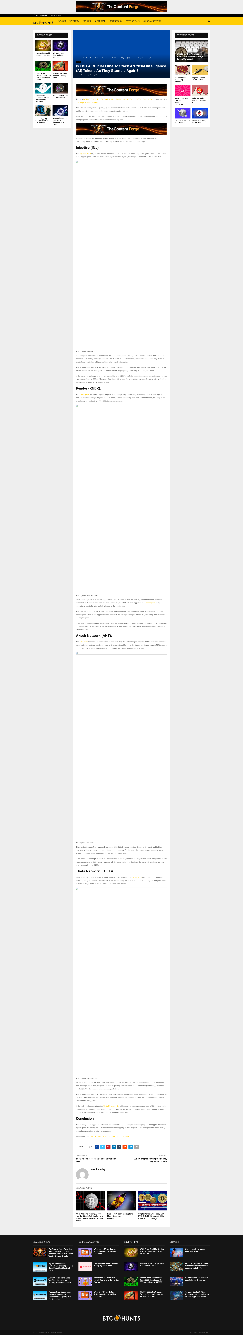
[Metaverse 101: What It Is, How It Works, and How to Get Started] (85, 1281)
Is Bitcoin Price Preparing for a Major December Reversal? (120, 1216)
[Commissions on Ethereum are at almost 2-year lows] (176, 1281)
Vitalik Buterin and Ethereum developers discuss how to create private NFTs (197, 1265)
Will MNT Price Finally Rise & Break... (58, 55)
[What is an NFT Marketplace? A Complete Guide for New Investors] (85, 1252)
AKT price (83, 642)
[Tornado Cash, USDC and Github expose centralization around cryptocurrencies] (176, 1295)
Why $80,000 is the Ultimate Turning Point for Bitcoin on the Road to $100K (151, 1294)
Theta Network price (111, 1106)
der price (151, 603)
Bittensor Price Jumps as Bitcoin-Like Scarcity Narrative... (42, 99)
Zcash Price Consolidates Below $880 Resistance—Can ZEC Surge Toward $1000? (152, 1280)
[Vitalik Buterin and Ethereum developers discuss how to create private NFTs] (176, 1266)
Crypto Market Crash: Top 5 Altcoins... (180, 80)
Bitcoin (62, 21)
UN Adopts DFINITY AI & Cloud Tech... (60, 97)
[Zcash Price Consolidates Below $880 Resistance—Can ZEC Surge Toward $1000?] (43, 66)
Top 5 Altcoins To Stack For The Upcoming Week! (110, 1136)
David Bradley (82, 75)
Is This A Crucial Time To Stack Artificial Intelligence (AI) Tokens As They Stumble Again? (119, 99)
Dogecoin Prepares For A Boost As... (199, 79)
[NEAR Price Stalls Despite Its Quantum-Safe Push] (60, 110)
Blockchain (100, 21)
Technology (116, 21)
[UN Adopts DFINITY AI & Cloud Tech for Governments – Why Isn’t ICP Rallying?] (60, 88)
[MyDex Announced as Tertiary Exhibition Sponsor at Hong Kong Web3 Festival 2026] (40, 1267)
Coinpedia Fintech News (88, 102)
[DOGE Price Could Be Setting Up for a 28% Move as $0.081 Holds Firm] (43, 45)
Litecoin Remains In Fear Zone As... (182, 122)
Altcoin (87, 21)
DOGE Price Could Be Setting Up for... (42, 54)
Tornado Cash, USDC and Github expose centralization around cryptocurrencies (197, 1294)
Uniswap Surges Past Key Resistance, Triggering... (181, 101)
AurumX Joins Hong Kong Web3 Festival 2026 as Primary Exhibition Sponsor (60, 1280)
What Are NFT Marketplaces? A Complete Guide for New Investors (106, 1294)
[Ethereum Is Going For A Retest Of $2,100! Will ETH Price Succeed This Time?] (200, 113)
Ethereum (74, 21)
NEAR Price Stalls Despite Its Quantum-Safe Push (59, 121)
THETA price (136, 877)
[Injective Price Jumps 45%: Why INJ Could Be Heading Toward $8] (43, 110)
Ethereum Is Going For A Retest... (199, 122)
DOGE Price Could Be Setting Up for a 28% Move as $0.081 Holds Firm (152, 1251)
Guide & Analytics (152, 21)
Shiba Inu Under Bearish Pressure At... (199, 100)
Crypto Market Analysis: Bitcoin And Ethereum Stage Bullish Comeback (190, 56)
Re (146, 603)
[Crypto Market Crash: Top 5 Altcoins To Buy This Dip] (182, 70)
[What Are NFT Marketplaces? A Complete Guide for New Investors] (85, 1295)
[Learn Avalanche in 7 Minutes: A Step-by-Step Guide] (85, 1266)
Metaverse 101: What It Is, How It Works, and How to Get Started (106, 1280)
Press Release (133, 21)
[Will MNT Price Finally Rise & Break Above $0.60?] (60, 45)
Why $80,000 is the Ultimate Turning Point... (60, 75)
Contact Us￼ (193, 1332)
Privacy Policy (203, 1332)
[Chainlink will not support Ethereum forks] (176, 1252)
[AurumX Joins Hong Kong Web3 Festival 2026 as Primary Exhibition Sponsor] (40, 1281)
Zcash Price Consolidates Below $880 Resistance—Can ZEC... (43, 76)
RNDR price (84, 394)
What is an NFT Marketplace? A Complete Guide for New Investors (106, 1251)
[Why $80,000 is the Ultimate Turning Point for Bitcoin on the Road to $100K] (60, 66)
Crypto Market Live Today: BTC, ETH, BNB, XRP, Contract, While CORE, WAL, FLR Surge (151, 1216)
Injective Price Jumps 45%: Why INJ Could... (41, 120)
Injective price (85, 154)
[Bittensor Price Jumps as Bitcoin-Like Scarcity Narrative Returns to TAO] (43, 88)
